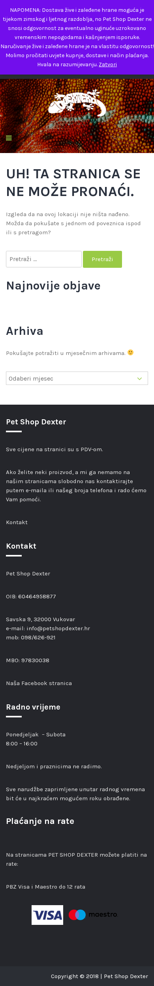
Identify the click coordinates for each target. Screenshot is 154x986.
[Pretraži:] (44, 259)
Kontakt (17, 522)
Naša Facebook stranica (39, 683)
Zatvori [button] (108, 64)
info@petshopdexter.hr (58, 628)
